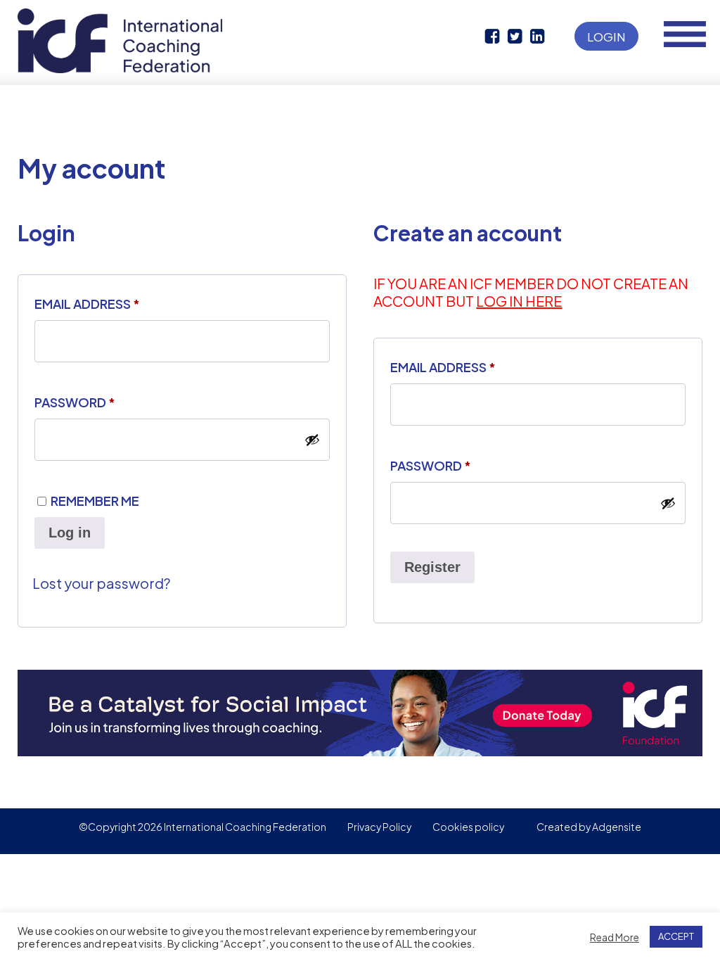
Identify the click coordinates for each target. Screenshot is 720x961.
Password (74, 402)
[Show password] (312, 439)
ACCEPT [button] (676, 936)
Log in (70, 532)
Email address (87, 303)
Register (432, 567)
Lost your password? (101, 583)
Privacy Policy (379, 826)
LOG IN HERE (519, 301)
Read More (614, 937)
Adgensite (616, 826)
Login (606, 36)
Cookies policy (468, 826)
